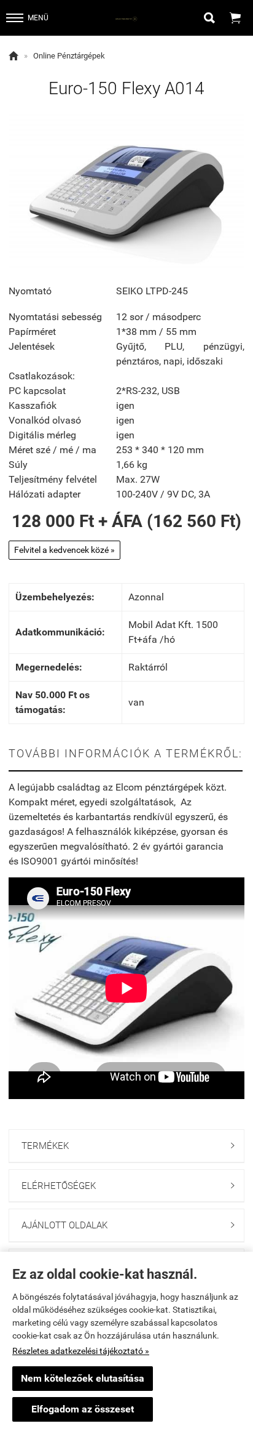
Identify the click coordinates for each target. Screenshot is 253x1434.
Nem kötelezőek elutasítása (82, 1378)
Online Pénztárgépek (69, 55)
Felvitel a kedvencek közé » (64, 550)
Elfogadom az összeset (82, 1409)
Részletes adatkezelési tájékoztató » (80, 1351)
